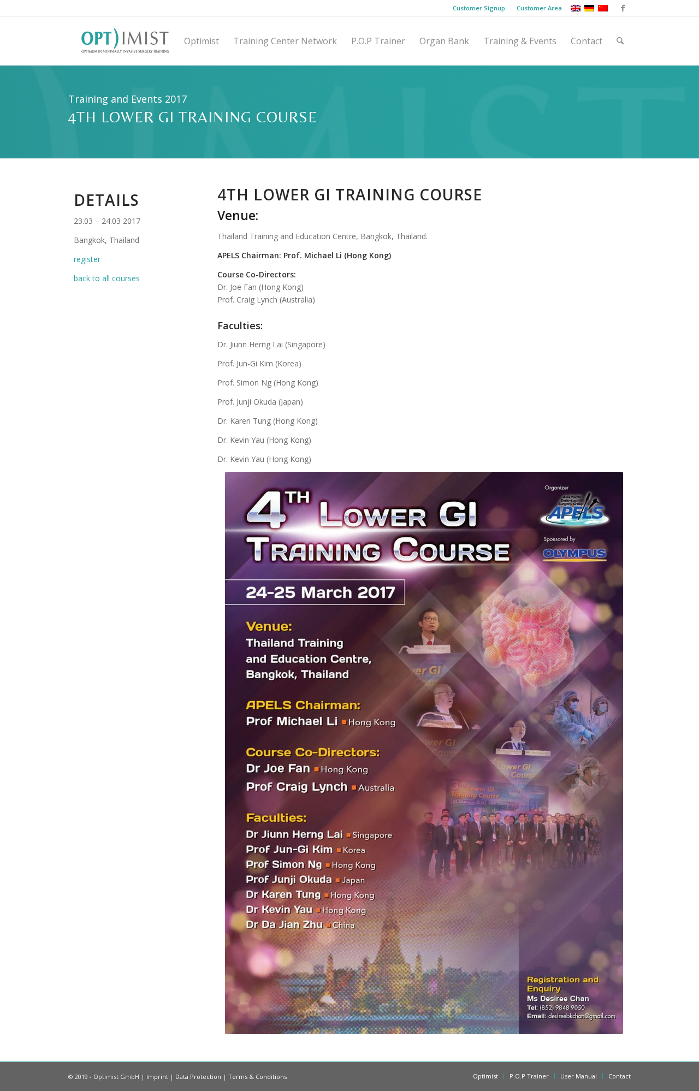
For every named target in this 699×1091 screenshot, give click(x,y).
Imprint (157, 1076)
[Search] (620, 41)
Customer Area (539, 8)
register (87, 259)
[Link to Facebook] (622, 8)
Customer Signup (479, 8)
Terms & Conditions (257, 1076)
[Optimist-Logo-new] (125, 41)
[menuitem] (479, 8)
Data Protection (198, 1076)
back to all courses (107, 278)
